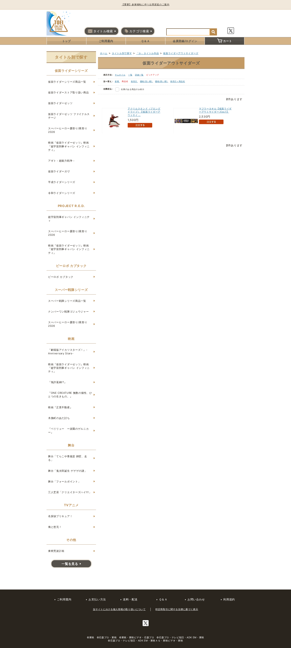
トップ (66, 41)
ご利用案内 (106, 41)
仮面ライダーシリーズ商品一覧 (67, 81)
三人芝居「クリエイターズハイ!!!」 (70, 492)
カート (227, 41)
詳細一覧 (139, 75)
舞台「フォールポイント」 (64, 481)
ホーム (103, 53)
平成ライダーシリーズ (61, 182)
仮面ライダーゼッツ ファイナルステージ (69, 115)
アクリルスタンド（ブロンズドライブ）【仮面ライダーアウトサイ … (144, 112)
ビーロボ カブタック (60, 276)
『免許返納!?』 (57, 382)
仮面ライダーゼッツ (60, 103)
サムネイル (120, 75)
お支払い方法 (97, 599)
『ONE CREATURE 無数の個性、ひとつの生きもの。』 (70, 394)
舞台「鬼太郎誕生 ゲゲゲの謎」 (67, 470)
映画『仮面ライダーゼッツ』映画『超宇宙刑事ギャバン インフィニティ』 (69, 146)
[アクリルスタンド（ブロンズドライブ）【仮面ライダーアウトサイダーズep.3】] (114, 120)
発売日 (134, 81)
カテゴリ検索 (139, 31)
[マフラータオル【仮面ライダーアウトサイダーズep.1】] (186, 120)
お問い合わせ (196, 599)
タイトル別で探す (122, 53)
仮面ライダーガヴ (59, 171)
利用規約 (229, 599)
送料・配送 (130, 599)
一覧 (130, 75)
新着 (117, 81)
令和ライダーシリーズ (61, 193)
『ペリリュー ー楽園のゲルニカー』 (68, 430)
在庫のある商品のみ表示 (132, 89)
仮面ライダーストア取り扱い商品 (68, 92)
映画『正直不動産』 (60, 407)
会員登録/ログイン (185, 41)
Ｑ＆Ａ (145, 41)
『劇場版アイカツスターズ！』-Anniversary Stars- (67, 351)
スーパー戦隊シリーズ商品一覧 (67, 300)
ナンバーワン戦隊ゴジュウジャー (68, 311)
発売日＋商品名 (177, 81)
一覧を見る (70, 564)
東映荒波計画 (56, 550)
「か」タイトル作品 (147, 53)
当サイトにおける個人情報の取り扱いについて (119, 609)
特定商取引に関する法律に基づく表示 (176, 609)
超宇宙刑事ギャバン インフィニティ (69, 218)
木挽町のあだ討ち (59, 418)
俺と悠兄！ (55, 526)
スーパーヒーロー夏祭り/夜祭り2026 (67, 130)
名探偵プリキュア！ (60, 516)
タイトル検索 (103, 31)
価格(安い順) (146, 81)
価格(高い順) (161, 81)
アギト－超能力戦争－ (61, 160)
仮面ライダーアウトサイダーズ (180, 53)
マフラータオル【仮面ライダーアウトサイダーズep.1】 (215, 110)
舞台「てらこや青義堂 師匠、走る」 (67, 458)
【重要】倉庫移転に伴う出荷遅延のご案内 (145, 4)
